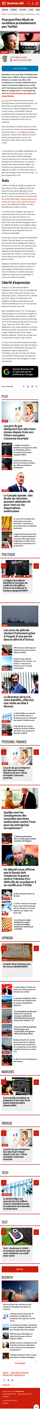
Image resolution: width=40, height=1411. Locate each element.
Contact (6, 1373)
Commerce (6, 491)
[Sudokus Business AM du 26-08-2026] (7, 891)
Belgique (5, 9)
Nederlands (6, 1385)
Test (4, 1244)
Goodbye (6, 1396)
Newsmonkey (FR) (24, 1394)
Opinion (5, 960)
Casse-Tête (6, 899)
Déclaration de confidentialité (14, 1375)
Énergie (5, 421)
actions (5, 1094)
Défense (5, 469)
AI (3, 994)
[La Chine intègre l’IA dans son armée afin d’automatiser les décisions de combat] (7, 985)
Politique (22, 9)
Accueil (4, 14)
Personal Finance (8, 1064)
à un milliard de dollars (26, 132)
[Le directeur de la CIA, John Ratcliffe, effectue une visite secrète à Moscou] (20, 673)
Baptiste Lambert (21, 57)
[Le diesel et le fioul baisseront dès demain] (7, 1056)
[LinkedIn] (12, 1379)
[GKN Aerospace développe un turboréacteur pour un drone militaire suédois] (7, 646)
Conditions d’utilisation (19, 1373)
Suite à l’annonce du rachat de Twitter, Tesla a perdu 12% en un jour (19, 202)
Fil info (30, 9)
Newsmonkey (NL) (9, 1394)
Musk (29, 211)
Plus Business (26, 1363)
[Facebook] (4, 1379)
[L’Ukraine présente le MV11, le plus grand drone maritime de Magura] (7, 834)
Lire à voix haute (20, 68)
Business (4, 52)
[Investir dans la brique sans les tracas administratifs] (17, 945)
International (7, 721)
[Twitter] (8, 1379)
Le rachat (5, 100)
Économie (14, 9)
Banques (5, 456)
